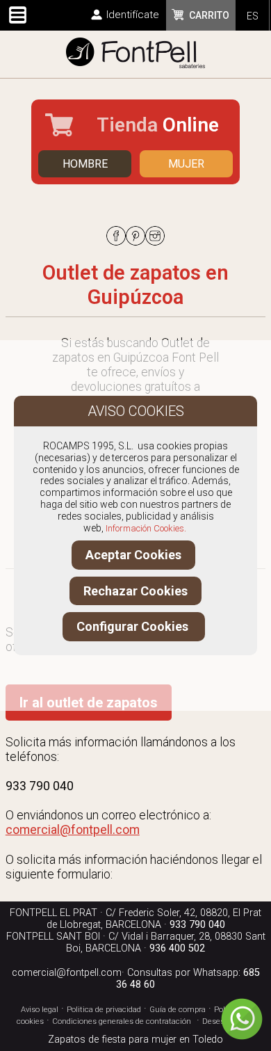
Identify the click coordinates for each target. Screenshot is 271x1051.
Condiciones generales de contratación (121, 1021)
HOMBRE (85, 163)
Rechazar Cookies (135, 591)
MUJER (186, 163)
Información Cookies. (146, 528)
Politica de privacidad (104, 1009)
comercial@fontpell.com (67, 973)
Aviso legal (39, 1009)
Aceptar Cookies (133, 554)
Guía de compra (177, 1009)
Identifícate (132, 14)
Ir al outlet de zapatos (88, 702)
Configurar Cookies (133, 626)
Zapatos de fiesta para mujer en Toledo (135, 1039)
